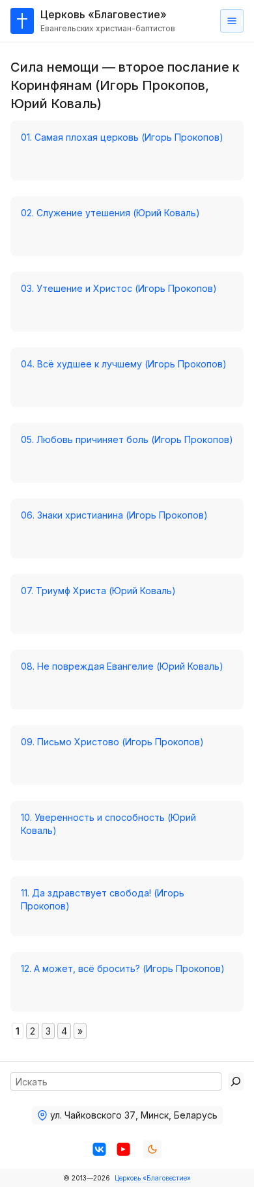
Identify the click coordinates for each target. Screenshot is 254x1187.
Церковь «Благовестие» (153, 1178)
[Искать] (236, 1081)
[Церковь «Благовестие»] (22, 21)
